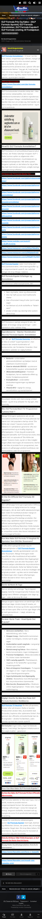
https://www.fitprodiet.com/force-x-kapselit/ (20, 852)
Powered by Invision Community (21, 907)
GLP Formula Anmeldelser (12, 56)
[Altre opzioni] (38, 50)
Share (9, 874)
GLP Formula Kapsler (10, 264)
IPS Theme (7, 901)
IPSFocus (16, 901)
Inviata (15, 51)
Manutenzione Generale (22, 41)
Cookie (21, 903)
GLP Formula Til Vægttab (12, 705)
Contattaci (33, 901)
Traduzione (24, 901)
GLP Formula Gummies (21, 339)
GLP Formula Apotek (15, 823)
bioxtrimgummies (10, 39)
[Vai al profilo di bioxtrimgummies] (4, 49)
